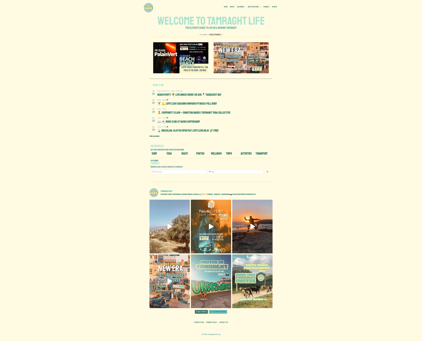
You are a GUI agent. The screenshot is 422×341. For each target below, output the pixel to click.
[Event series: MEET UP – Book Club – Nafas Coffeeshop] (167, 118)
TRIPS (229, 153)
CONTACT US (223, 322)
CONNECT (266, 7)
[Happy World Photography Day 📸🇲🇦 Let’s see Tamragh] (252, 281)
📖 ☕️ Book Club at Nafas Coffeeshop (178, 121)
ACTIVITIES (246, 153)
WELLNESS (216, 153)
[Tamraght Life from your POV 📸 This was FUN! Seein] (252, 226)
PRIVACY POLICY (211, 322)
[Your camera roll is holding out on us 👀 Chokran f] (211, 281)
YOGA (169, 153)
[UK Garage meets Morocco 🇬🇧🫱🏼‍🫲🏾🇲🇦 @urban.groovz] (169, 281)
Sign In (274, 7)
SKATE (184, 153)
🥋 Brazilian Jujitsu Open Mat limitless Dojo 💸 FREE (187, 130)
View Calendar (154, 136)
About (232, 7)
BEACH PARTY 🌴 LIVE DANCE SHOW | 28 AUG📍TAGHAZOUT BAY (189, 95)
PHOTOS (200, 153)
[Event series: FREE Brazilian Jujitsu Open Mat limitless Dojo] (167, 127)
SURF (154, 153)
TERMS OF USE (199, 322)
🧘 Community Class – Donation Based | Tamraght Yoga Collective (193, 112)
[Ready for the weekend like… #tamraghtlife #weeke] (169, 226)
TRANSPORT (262, 153)
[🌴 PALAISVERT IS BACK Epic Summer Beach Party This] (211, 226)
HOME (226, 7)
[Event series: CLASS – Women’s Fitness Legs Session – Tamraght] (167, 100)
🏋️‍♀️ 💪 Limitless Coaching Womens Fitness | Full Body (187, 103)
